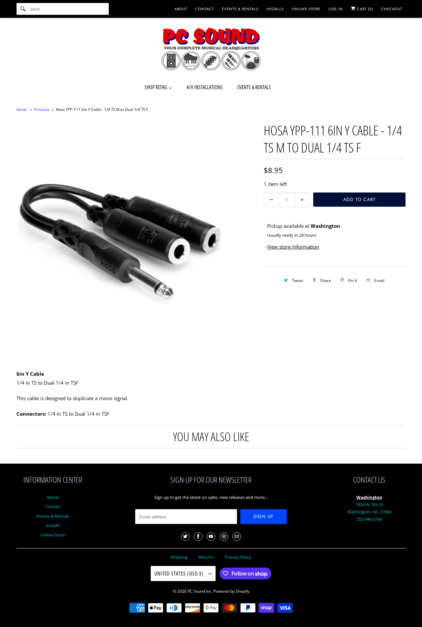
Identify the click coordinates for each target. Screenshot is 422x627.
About (53, 497)
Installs (53, 525)
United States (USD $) (179, 573)
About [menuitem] (180, 9)
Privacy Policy (238, 557)
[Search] (23, 9)
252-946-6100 (369, 519)
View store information (293, 246)
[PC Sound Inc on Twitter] (185, 536)
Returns (206, 557)
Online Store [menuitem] (306, 9)
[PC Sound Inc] (211, 50)
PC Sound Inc (199, 591)
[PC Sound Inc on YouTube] (211, 536)
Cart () (364, 9)
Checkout (391, 9)
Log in (335, 9)
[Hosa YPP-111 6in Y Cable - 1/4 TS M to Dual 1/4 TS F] (137, 241)
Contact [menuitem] (204, 9)
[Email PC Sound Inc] (236, 536)
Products (42, 109)
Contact (53, 506)
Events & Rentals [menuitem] (240, 9)
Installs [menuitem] (275, 9)
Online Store (53, 535)
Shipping (179, 557)
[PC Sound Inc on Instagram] (224, 536)
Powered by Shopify (231, 591)
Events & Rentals (53, 516)
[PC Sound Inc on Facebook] (198, 536)
